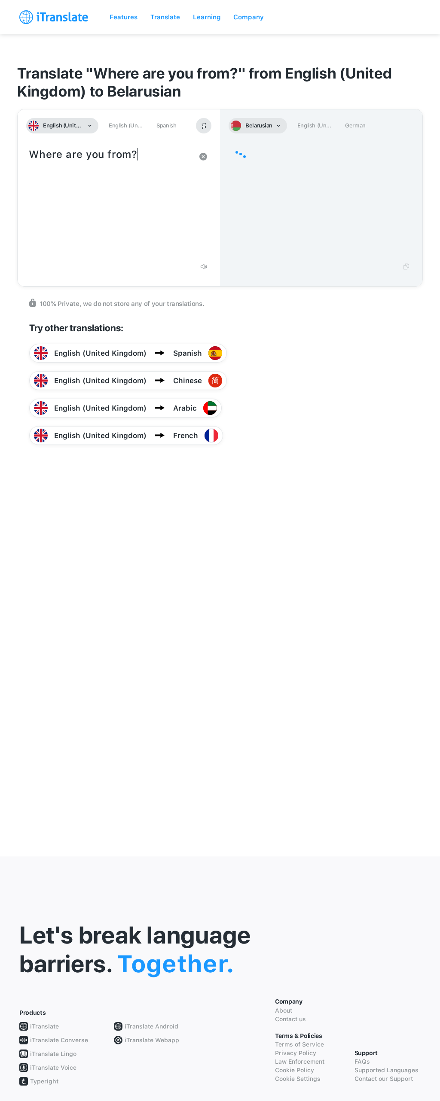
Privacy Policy (295, 1053)
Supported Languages (386, 1070)
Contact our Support (383, 1078)
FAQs (362, 1061)
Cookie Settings (298, 1078)
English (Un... (125, 125)
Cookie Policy (294, 1070)
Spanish (166, 125)
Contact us (290, 1019)
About (283, 1010)
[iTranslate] (53, 17)
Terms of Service (299, 1044)
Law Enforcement (299, 1061)
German (355, 125)
